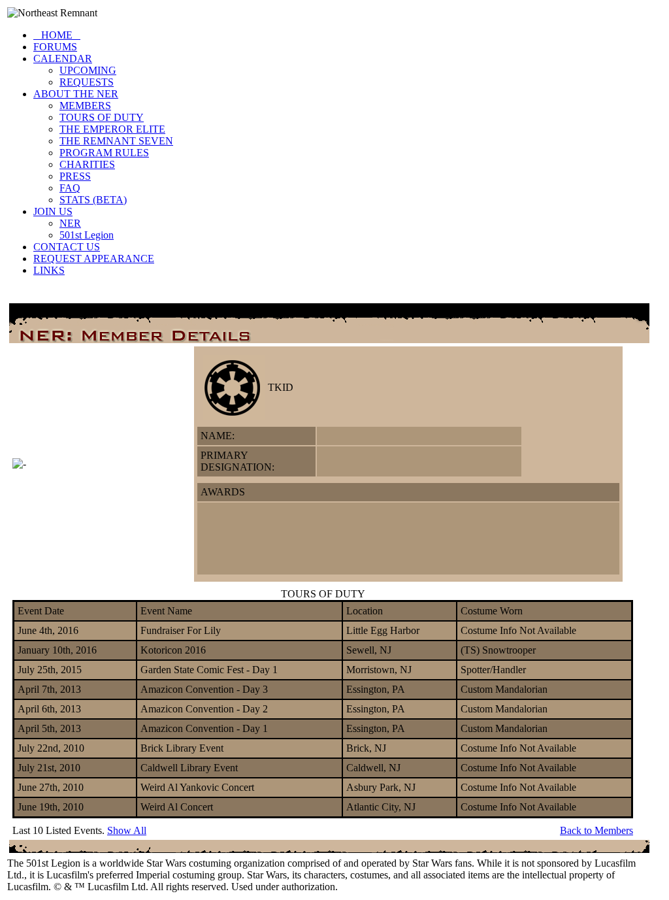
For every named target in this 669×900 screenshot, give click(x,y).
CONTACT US (66, 246)
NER (70, 223)
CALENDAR (62, 58)
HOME (56, 35)
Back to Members (596, 830)
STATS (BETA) (93, 199)
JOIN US (53, 211)
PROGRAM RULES (104, 152)
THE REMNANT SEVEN (116, 140)
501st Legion (86, 235)
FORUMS (55, 46)
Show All (126, 830)
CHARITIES (87, 164)
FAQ (69, 187)
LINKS (49, 270)
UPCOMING (87, 70)
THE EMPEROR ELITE (112, 129)
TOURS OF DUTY (101, 117)
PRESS (75, 176)
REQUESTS (86, 82)
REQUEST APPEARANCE (93, 258)
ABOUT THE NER (75, 93)
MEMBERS (85, 105)
